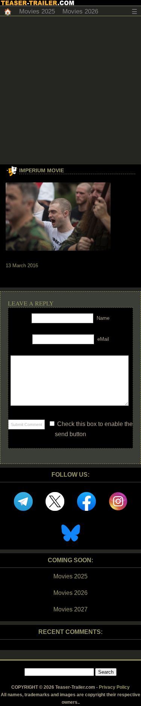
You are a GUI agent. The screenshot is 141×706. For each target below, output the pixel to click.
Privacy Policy (114, 687)
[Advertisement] (70, 90)
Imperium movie (41, 170)
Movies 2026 (80, 11)
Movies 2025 (37, 11)
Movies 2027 (70, 609)
